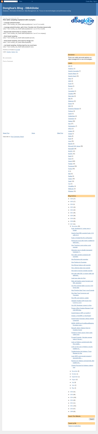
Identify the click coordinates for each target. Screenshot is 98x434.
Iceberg (70, 131)
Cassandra (71, 91)
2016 (71, 392)
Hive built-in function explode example (81, 270)
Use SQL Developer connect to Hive (81, 305)
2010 (71, 408)
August (74, 379)
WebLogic (71, 188)
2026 (71, 198)
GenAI (70, 113)
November (75, 371)
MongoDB (71, 148)
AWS (69, 81)
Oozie (69, 158)
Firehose (70, 111)
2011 (71, 406)
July (73, 382)
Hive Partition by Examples (79, 262)
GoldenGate (71, 116)
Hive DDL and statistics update (80, 298)
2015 (71, 394)
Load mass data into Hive (78, 278)
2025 (71, 201)
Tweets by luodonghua (74, 426)
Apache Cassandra (73, 71)
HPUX (70, 128)
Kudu (69, 138)
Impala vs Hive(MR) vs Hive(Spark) (81, 315)
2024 (71, 204)
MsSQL (70, 151)
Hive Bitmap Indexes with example (81, 265)
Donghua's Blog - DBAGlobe (21, 8)
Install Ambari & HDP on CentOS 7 (81, 313)
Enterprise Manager (73, 108)
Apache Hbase (72, 73)
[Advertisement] (33, 117)
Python (70, 168)
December (75, 226)
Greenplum (71, 118)
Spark (69, 181)
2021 (71, 213)
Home (33, 133)
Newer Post (6, 133)
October (74, 374)
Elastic (70, 103)
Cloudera (9, 51)
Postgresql (71, 166)
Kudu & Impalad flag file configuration (81, 238)
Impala (70, 133)
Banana (70, 86)
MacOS (70, 143)
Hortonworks (71, 126)
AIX (69, 66)
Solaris (70, 178)
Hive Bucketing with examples (79, 259)
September (75, 376)
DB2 (69, 98)
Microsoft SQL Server (74, 146)
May (73, 388)
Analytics (70, 68)
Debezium (71, 101)
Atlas (69, 78)
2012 (71, 403)
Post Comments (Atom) (17, 136)
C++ (69, 88)
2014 (71, 397)
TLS (69, 183)
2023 (71, 207)
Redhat (70, 176)
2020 (71, 215)
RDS (69, 173)
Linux (69, 141)
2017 (71, 224)
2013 (71, 400)
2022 (71, 210)
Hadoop (13, 51)
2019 (71, 218)
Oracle (70, 161)
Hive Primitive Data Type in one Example (82, 290)
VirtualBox (71, 186)
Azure (69, 83)
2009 (71, 411)
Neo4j (69, 156)
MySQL (70, 153)
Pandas (70, 163)
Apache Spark (72, 76)
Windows (70, 191)
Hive (17, 51)
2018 (71, 221)
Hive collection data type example (80, 268)
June (73, 385)
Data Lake (71, 96)
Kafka (69, 136)
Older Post (60, 133)
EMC (69, 106)
